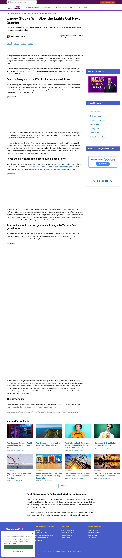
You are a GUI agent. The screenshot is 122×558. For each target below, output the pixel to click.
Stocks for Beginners (97, 120)
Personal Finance (61, 7)
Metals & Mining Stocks (98, 137)
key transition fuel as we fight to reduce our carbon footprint (51, 167)
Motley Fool (107, 2)
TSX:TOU (10, 74)
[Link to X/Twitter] (94, 181)
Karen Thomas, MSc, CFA (18, 36)
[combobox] (34, 2)
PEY (23, 43)
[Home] (1, 523)
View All (63, 486)
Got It (18, 547)
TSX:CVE (22, 71)
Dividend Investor (94, 532)
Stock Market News (32, 7)
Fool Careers (38, 540)
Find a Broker (65, 538)
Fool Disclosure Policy (41, 538)
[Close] (33, 534)
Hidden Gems (93, 535)
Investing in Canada (67, 532)
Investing (14, 13)
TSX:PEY (65, 71)
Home (8, 13)
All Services (92, 538)
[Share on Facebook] (61, 37)
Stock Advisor (93, 530)
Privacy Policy (12, 543)
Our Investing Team (40, 532)
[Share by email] (65, 37)
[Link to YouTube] (106, 181)
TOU (30, 43)
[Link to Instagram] (102, 181)
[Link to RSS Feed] (110, 181)
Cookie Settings (18, 551)
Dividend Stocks (96, 116)
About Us (72, 7)
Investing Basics (46, 7)
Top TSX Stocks (95, 112)
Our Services (83, 7)
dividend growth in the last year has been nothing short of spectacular (31, 383)
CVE (9, 43)
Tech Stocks (94, 133)
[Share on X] (63, 37)
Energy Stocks (22, 13)
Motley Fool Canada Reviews (43, 535)
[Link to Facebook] (98, 181)
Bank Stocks (94, 124)
